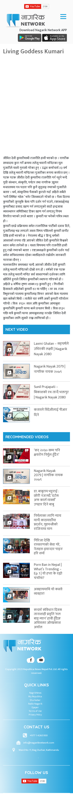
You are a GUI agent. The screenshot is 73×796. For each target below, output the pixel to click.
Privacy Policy (35, 714)
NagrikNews (35, 693)
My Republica (35, 696)
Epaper (35, 707)
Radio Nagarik (35, 704)
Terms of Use (35, 711)
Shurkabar (35, 700)
